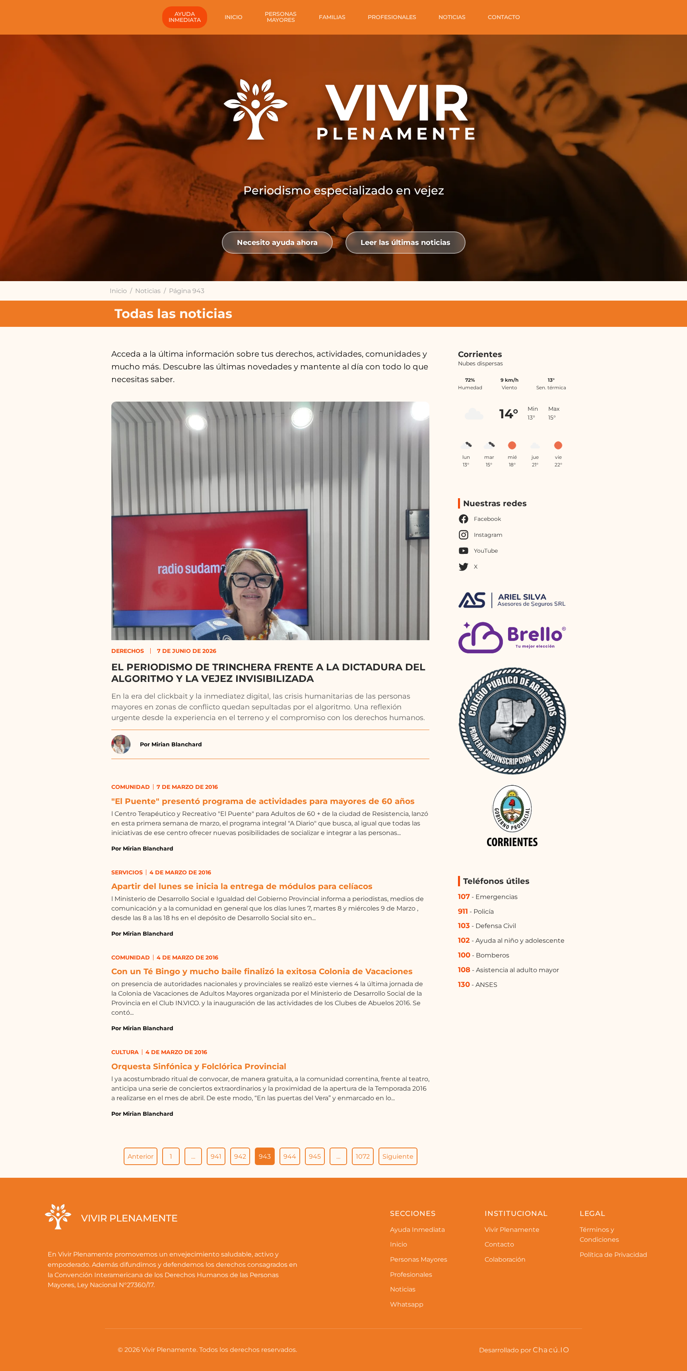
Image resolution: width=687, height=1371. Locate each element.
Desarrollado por (524, 1350)
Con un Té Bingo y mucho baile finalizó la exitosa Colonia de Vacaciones (262, 971)
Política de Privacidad (613, 1254)
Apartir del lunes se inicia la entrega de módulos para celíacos (242, 886)
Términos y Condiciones (599, 1235)
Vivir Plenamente (512, 1229)
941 (216, 1156)
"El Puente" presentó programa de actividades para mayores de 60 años (263, 801)
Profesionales (392, 17)
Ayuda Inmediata (417, 1229)
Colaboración (505, 1259)
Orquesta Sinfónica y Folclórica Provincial (198, 1066)
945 (315, 1156)
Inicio (234, 17)
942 (240, 1156)
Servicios (127, 872)
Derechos (127, 650)
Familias (332, 17)
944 (289, 1156)
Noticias (452, 17)
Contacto (504, 17)
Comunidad (130, 786)
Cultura (125, 1052)
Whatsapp (406, 1304)
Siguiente (397, 1156)
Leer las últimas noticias (405, 242)
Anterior (140, 1156)
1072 (363, 1156)
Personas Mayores (418, 1259)
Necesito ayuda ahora (277, 242)
